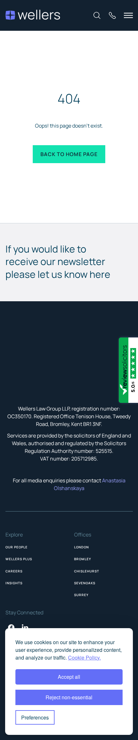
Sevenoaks (84, 583)
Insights (13, 583)
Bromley (82, 559)
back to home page (69, 154)
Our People (16, 547)
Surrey (81, 595)
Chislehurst (86, 571)
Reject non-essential (69, 697)
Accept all (69, 676)
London (81, 547)
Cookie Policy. (84, 657)
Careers (13, 571)
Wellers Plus (18, 559)
